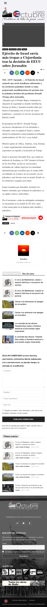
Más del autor (28, 273)
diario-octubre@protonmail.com (28, 517)
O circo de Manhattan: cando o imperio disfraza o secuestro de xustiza (29, 282)
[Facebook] (11, 73)
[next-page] (7, 347)
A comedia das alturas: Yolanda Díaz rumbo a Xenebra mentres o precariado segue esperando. (29, 339)
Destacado (5, 49)
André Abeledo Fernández (22, 447)
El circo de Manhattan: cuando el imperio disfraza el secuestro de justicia (29, 293)
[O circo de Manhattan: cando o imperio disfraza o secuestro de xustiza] (8, 282)
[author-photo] (23, 256)
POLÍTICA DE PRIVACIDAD (37, 604)
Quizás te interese (11, 273)
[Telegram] (23, 523)
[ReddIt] (27, 73)
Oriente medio (12, 49)
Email (4, 543)
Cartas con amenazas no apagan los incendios (29, 464)
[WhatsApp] (17, 73)
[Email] (32, 73)
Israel (19, 49)
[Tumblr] (29, 523)
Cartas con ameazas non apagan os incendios (29, 474)
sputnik (12, 223)
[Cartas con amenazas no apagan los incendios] (8, 304)
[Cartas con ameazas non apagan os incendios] (8, 315)
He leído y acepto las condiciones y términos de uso (24, 552)
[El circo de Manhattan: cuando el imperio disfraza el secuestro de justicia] (8, 293)
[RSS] (17, 523)
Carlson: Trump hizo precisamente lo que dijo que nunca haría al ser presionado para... (29, 486)
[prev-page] (3, 347)
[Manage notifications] (6, 601)
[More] (38, 73)
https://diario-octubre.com (23, 262)
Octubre (23, 259)
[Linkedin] (22, 73)
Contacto (32, 600)
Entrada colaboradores (19, 600)
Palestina (24, 49)
